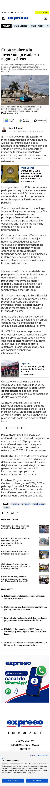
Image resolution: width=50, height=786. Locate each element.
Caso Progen (37, 26)
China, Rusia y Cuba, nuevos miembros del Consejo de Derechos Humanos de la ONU (31, 174)
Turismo (15, 504)
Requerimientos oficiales (25, 745)
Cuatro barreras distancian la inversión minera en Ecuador (15, 552)
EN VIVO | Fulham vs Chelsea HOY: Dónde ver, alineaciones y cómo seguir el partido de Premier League (25, 631)
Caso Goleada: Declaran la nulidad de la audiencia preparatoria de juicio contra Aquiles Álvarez (25, 619)
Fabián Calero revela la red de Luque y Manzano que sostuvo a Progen (24, 597)
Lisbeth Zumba (15, 128)
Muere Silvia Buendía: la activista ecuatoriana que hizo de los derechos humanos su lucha (25, 643)
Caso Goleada (20, 26)
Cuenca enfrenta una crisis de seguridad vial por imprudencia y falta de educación (15, 542)
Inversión (26, 504)
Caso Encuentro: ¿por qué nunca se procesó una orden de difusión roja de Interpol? (14, 579)
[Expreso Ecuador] (25, 726)
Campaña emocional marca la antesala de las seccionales (15, 526)
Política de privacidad (39, 755)
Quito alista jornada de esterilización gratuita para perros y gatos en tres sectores (25, 608)
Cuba (6, 507)
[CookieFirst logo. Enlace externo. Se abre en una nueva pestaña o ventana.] (3, 758)
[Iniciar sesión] (45, 18)
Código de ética (25, 741)
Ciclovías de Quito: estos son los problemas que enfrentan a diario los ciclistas (15, 566)
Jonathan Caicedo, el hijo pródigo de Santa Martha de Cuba (33, 369)
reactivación (38, 504)
